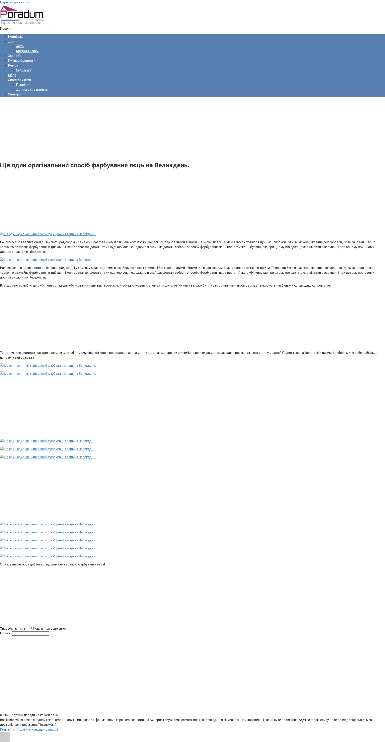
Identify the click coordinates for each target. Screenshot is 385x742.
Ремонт (14, 65)
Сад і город (24, 70)
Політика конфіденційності (37, 729)
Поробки (22, 85)
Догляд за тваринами (32, 89)
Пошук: (6, 28)
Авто (20, 46)
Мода (12, 75)
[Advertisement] (120, 128)
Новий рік (15, 36)
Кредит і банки (27, 51)
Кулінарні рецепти (21, 61)
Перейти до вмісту (14, 2)
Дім (11, 41)
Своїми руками (19, 80)
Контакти (7, 729)
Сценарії (14, 94)
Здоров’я (14, 56)
